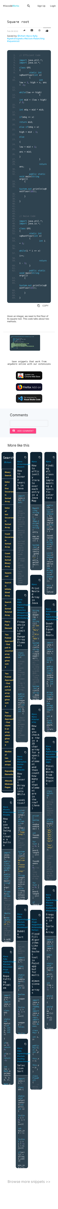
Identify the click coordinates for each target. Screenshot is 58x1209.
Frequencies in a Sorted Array (50, 923)
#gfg (34, 35)
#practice (21, 610)
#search (20, 467)
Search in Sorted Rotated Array (8, 608)
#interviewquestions (12, 812)
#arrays (20, 607)
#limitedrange (23, 618)
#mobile (6, 815)
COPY (42, 305)
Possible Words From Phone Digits (50, 775)
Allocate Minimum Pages (9, 784)
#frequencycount (24, 612)
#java (29, 35)
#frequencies (23, 615)
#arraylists (21, 762)
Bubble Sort (21, 934)
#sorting (20, 924)
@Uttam (21, 35)
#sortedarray (51, 908)
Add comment (23, 430)
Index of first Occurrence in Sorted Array (9, 492)
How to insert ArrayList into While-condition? (21, 788)
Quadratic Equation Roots (50, 629)
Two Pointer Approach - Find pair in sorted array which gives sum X (9, 689)
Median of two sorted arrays (8, 758)
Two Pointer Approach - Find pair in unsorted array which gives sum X (9, 650)
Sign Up (41, 5)
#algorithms (37, 924)
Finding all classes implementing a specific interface (50, 481)
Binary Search (8, 474)
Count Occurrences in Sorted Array (9, 540)
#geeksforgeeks (15, 38)
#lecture (28, 38)
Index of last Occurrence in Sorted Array (9, 518)
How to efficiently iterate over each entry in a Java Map (35, 483)
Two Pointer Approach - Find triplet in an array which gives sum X (9, 728)
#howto (6, 809)
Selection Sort (21, 1068)
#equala (20, 769)
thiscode (11, 5)
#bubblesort (22, 927)
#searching (39, 38)
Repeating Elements (9, 772)
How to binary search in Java (21, 479)
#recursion (7, 967)
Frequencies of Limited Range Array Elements (21, 633)
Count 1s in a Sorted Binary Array (8, 560)
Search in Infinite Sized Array (8, 589)
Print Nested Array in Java (35, 595)
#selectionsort (23, 1061)
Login (53, 5)
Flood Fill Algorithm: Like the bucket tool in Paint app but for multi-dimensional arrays (35, 963)
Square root (8, 574)
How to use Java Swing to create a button (7, 832)
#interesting (37, 927)
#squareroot (13, 41)
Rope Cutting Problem (7, 982)
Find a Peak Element (8, 624)
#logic (34, 922)
